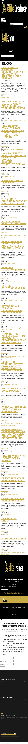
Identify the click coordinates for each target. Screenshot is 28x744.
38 (14, 552)
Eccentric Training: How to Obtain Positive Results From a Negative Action (12, 366)
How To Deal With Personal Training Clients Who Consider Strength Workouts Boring (13, 158)
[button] (26, 18)
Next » (7, 554)
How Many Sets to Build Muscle (13, 389)
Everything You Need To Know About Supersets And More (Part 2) (12, 244)
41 (3, 554)
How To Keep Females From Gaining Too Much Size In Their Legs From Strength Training (12, 131)
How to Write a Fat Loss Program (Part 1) (13, 458)
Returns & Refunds (21, 607)
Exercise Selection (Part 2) (13, 268)
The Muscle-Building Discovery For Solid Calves (14, 201)
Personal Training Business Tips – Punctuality (13, 409)
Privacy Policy (14, 607)
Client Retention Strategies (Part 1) (13, 499)
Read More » (4, 117)
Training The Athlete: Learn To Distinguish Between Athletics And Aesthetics (13, 338)
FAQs (12, 608)
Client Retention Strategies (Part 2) (13, 479)
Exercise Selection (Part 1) (13, 287)
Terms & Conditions (6, 607)
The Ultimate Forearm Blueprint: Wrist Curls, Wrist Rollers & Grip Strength (12, 73)
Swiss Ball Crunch (13, 538)
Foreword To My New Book (12, 181)
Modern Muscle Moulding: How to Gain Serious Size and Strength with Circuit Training (13, 433)
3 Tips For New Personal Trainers (13, 222)
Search (8, 24)
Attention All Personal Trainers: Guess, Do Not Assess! (12, 309)
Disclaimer (16, 608)
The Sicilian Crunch (9, 519)
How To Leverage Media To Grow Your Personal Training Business (13, 104)
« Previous (4, 552)
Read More (4, 94)
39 (19, 552)
